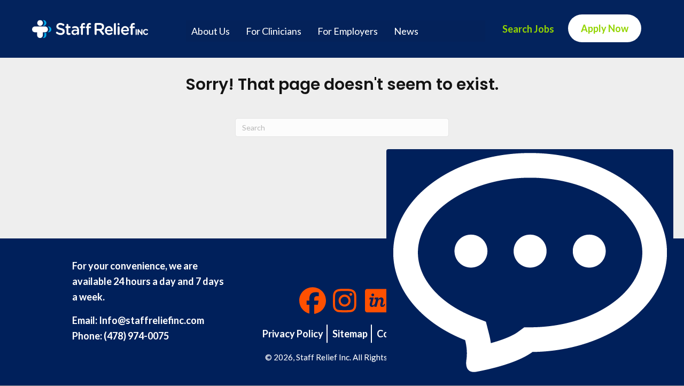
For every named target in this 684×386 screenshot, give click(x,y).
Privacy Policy (292, 333)
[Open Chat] (529, 262)
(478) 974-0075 (136, 336)
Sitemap (350, 333)
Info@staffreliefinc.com (151, 320)
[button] (312, 300)
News (406, 31)
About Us (210, 31)
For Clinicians (273, 31)
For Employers (347, 31)
